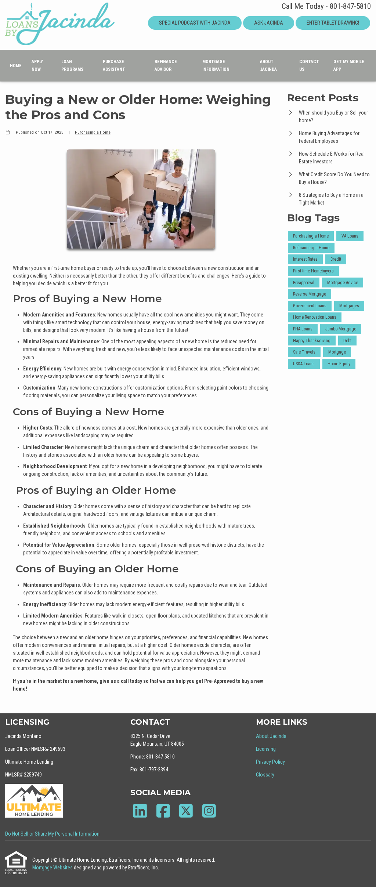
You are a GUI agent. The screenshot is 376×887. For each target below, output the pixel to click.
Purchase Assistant (114, 65)
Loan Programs (72, 65)
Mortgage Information (215, 65)
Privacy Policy (270, 762)
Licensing (266, 749)
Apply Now (37, 65)
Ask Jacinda (268, 23)
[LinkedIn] (140, 811)
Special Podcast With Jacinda (195, 23)
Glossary (265, 775)
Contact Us (309, 65)
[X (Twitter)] (186, 811)
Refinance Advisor (166, 65)
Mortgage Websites (53, 867)
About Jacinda (268, 65)
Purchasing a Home (93, 132)
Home (16, 65)
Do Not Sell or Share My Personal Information (52, 834)
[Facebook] (163, 811)
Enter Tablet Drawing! (333, 23)
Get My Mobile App (348, 65)
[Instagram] (209, 811)
